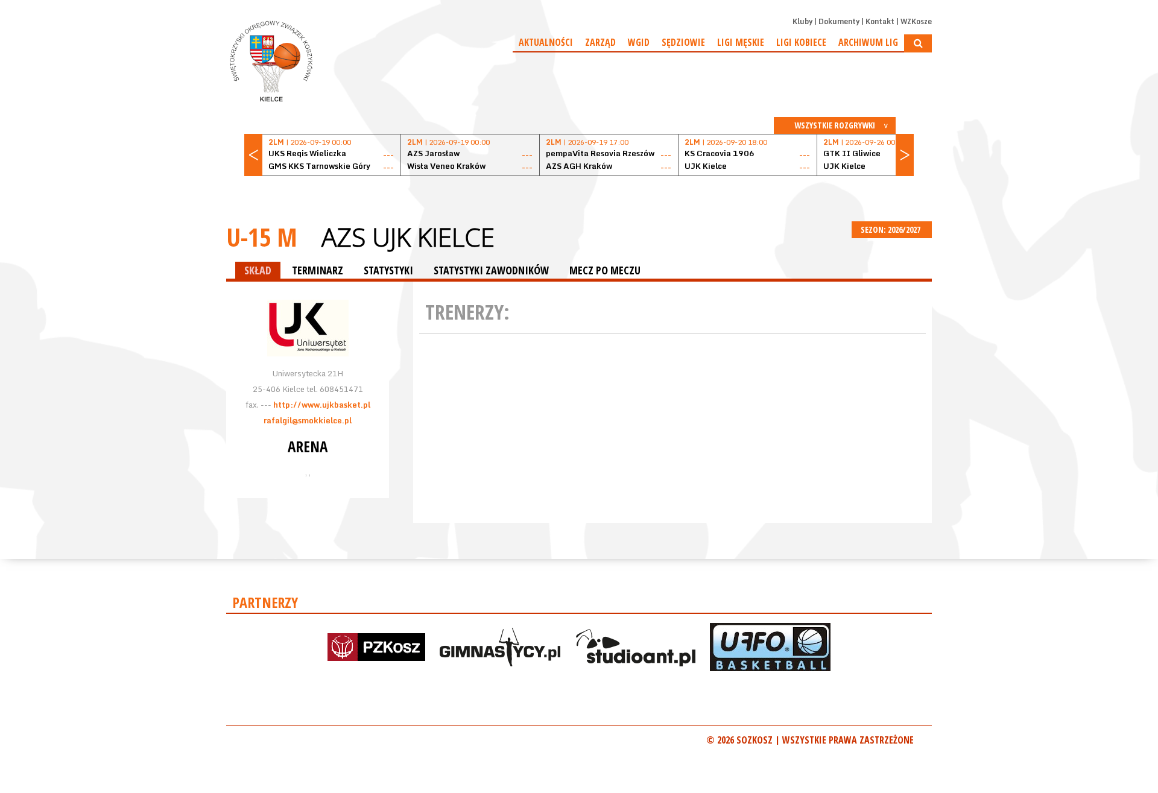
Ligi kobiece (801, 42)
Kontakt (879, 21)
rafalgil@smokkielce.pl (308, 420)
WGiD (639, 42)
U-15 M (261, 237)
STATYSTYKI (388, 270)
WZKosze (916, 21)
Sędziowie (683, 42)
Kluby (802, 21)
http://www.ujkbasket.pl (321, 404)
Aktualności (546, 42)
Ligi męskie (740, 42)
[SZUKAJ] (918, 43)
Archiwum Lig (868, 42)
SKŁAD (257, 270)
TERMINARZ (317, 270)
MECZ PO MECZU (605, 270)
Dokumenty (838, 21)
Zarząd (600, 42)
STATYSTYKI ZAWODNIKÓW (491, 270)
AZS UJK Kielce (408, 237)
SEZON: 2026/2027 (891, 229)
